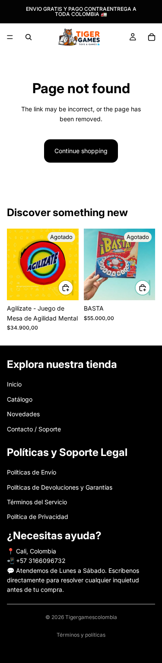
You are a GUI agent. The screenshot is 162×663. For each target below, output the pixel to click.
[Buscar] (28, 37)
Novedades (23, 414)
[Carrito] (151, 37)
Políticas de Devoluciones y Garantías (59, 487)
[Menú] (10, 37)
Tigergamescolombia (91, 617)
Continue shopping (81, 150)
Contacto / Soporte (34, 429)
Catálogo (19, 399)
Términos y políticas (81, 635)
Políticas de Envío (31, 472)
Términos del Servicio (37, 502)
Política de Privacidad (37, 517)
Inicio (14, 384)
